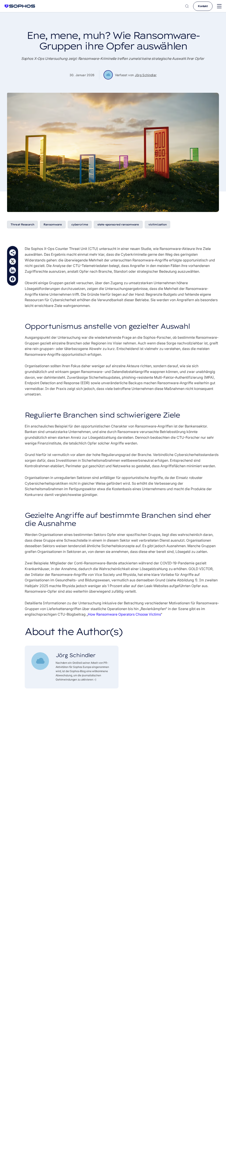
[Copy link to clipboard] (12, 252)
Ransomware (52, 224)
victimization (157, 224)
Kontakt (203, 6)
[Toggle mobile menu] (219, 6)
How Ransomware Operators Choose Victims (124, 614)
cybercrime (79, 224)
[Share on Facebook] (12, 279)
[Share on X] (12, 261)
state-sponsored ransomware (118, 224)
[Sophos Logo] (19, 6)
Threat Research (22, 224)
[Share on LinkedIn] (12, 270)
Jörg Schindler (146, 75)
